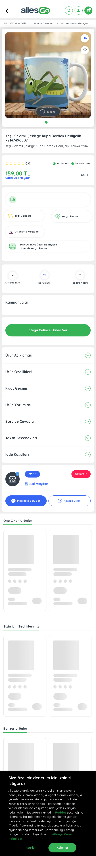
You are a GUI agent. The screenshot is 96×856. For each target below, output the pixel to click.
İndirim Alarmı (80, 282)
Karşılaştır (44, 282)
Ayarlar (31, 847)
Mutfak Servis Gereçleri (75, 23)
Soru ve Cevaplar (20, 421)
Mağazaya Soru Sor (28, 500)
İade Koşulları (17, 454)
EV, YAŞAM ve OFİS (15, 23)
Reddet (60, 812)
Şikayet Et (81, 474)
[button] (48, 75)
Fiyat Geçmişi (17, 388)
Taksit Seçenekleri (21, 438)
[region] (48, 813)
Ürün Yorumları (18, 405)
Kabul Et (62, 847)
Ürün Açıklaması (19, 355)
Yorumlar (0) (82, 163)
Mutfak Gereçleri (43, 23)
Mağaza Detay (72, 500)
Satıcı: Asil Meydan (17, 178)
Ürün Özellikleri (18, 372)
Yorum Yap (62, 163)
